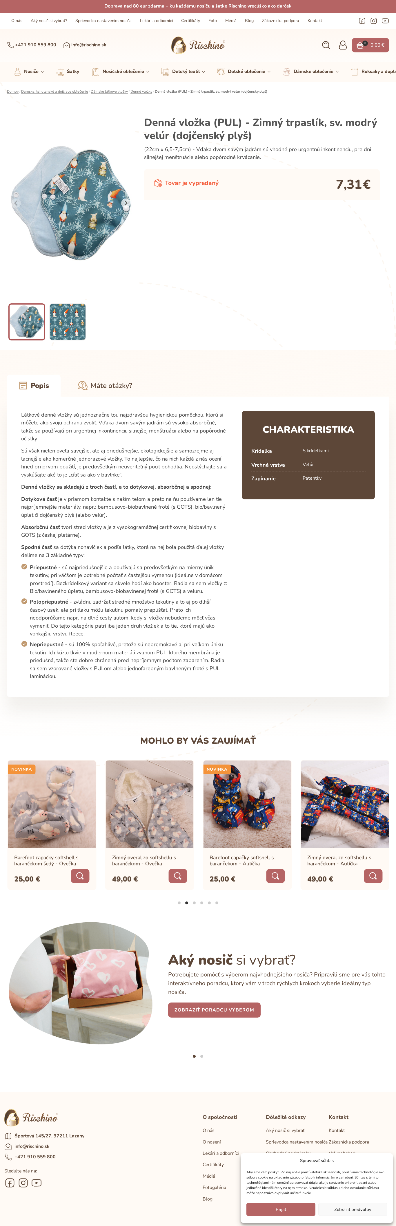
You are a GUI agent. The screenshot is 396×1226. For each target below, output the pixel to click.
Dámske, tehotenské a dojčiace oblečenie (54, 91)
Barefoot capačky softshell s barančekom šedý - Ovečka (46, 860)
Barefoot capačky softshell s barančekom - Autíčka (241, 860)
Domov (13, 91)
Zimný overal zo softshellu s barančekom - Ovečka (143, 860)
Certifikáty (190, 20)
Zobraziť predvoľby (352, 1209)
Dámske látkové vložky (109, 91)
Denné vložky (141, 91)
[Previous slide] (16, 203)
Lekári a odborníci (156, 20)
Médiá (231, 20)
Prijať (281, 1209)
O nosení (212, 1142)
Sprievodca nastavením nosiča (103, 20)
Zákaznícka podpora (280, 20)
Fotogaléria (214, 1187)
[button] (326, 45)
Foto (212, 20)
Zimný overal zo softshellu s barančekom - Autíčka (339, 860)
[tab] (179, 903)
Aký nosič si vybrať (285, 1130)
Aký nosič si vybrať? (49, 20)
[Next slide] (125, 203)
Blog (249, 20)
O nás (16, 20)
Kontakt (315, 20)
